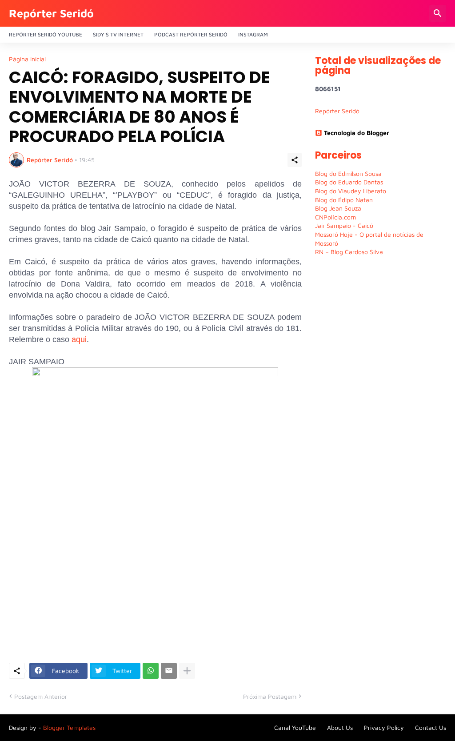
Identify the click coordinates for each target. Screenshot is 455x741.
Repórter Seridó (51, 13)
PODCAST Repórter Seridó (191, 34)
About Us (340, 727)
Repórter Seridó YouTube (45, 34)
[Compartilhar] (294, 160)
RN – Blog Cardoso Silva (349, 251)
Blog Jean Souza (338, 208)
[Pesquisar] (437, 13)
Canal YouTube (295, 727)
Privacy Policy (384, 727)
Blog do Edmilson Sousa (348, 173)
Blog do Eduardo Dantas (349, 182)
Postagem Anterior (40, 696)
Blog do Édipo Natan (344, 199)
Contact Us (430, 727)
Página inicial (27, 59)
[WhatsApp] (151, 671)
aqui (79, 339)
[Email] (169, 671)
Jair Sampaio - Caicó (344, 225)
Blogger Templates (69, 727)
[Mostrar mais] (187, 671)
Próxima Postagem (269, 696)
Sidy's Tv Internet (118, 34)
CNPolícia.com (335, 217)
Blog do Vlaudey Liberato (350, 191)
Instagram (253, 34)
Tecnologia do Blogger (356, 132)
